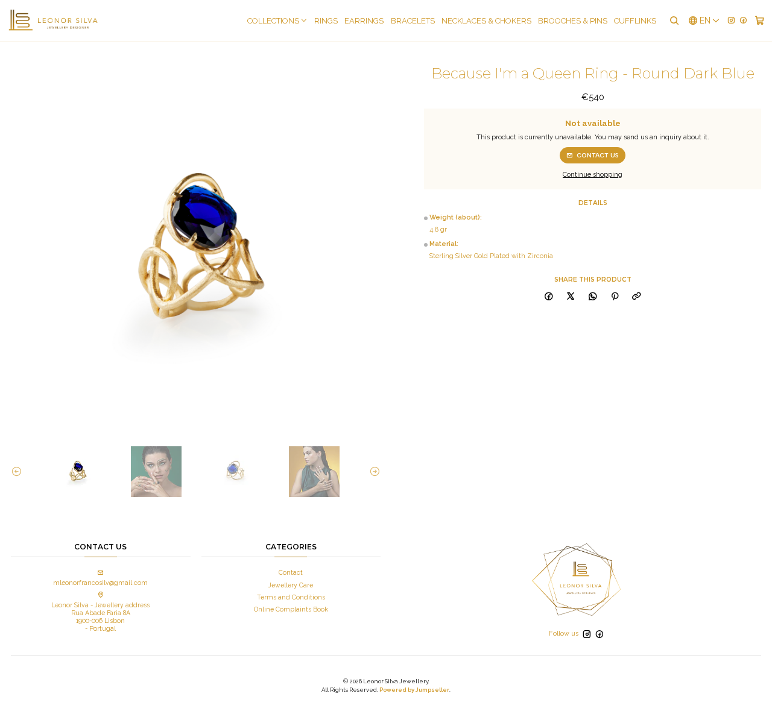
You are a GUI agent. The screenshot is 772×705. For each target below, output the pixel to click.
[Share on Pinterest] (614, 296)
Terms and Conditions (291, 597)
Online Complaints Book (291, 609)
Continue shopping (592, 175)
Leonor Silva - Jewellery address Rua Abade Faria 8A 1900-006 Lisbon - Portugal (100, 616)
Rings (326, 20)
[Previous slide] (20, 471)
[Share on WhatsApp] (592, 296)
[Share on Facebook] (549, 296)
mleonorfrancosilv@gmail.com (100, 582)
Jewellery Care (290, 585)
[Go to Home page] (52, 20)
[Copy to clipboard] (636, 296)
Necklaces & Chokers (486, 20)
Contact (291, 572)
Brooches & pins (572, 20)
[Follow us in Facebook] (743, 20)
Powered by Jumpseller (414, 689)
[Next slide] (371, 471)
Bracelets (413, 20)
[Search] (673, 20)
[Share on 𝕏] (570, 296)
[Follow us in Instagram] (731, 20)
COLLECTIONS (273, 20)
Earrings (364, 20)
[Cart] (760, 20)
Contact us (598, 155)
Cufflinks (635, 20)
